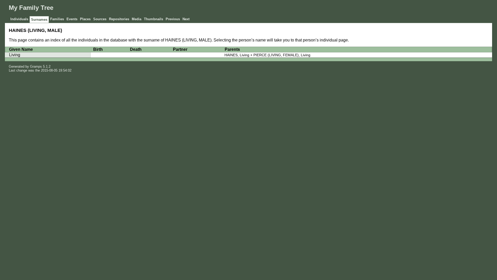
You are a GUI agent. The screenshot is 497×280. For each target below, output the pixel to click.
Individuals (19, 19)
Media (136, 19)
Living (14, 55)
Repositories (119, 19)
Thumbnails (153, 19)
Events (72, 19)
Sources (99, 19)
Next (185, 19)
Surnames (39, 20)
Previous (173, 19)
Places (85, 19)
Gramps (36, 66)
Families (57, 19)
